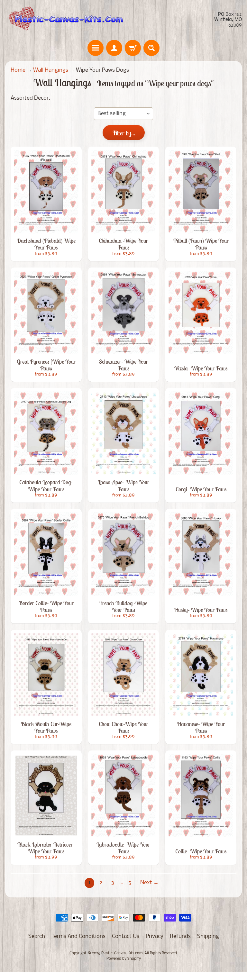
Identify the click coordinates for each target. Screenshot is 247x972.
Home (18, 70)
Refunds (180, 936)
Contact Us (125, 936)
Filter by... (123, 133)
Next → (149, 883)
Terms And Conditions (78, 936)
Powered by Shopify (123, 959)
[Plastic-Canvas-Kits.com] (64, 20)
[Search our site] (151, 48)
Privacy (154, 936)
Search (36, 936)
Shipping (208, 936)
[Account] (114, 48)
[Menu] (95, 48)
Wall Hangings (50, 70)
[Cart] (133, 48)
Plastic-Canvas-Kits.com (121, 953)
